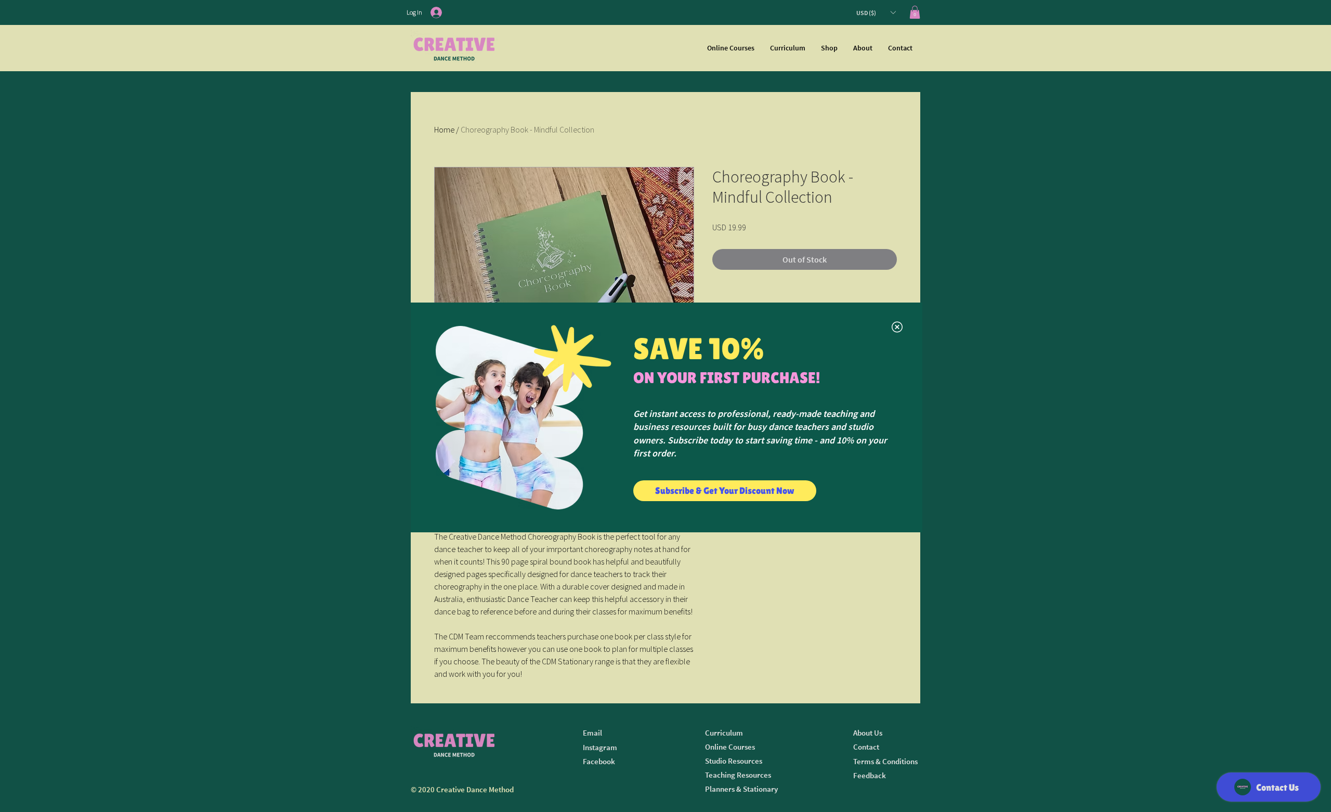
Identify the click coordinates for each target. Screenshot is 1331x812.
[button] (897, 327)
